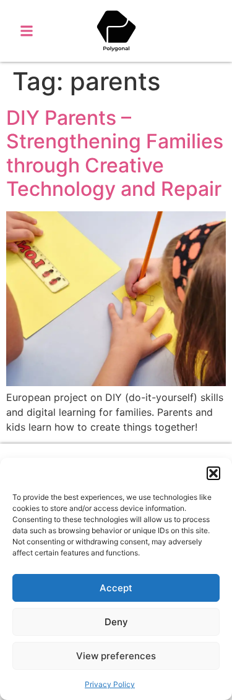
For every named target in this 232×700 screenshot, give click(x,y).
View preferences (116, 656)
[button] (213, 473)
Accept (116, 588)
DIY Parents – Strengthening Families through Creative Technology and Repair (114, 153)
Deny (116, 622)
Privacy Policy (110, 684)
